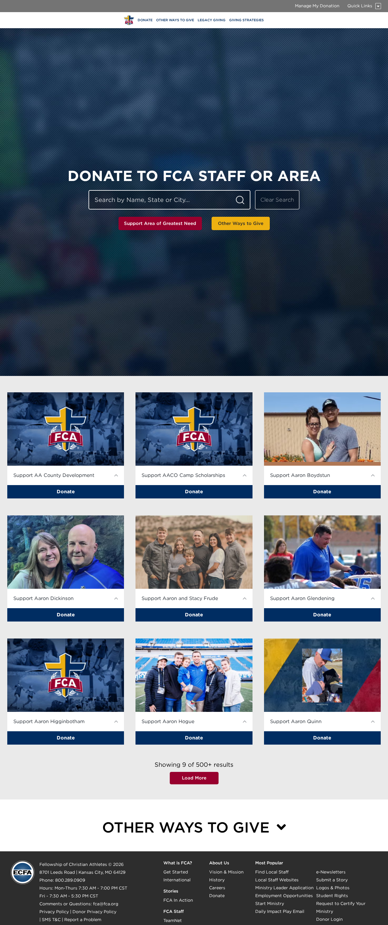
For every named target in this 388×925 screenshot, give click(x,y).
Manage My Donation (317, 5)
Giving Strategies (246, 20)
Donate (145, 20)
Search (240, 200)
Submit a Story (332, 879)
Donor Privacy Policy (94, 911)
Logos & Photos (333, 887)
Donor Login (329, 919)
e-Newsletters (331, 872)
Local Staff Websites (277, 879)
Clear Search (277, 199)
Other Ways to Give (175, 20)
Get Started (175, 872)
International (177, 879)
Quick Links (359, 5)
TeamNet (172, 920)
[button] (65, 445)
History (217, 879)
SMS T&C (51, 919)
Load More (194, 778)
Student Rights (332, 895)
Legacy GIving (212, 20)
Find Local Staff (272, 872)
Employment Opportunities (284, 895)
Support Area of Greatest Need (160, 223)
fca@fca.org (105, 903)
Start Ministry (269, 903)
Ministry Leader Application (284, 887)
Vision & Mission (226, 872)
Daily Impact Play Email (279, 911)
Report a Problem (82, 919)
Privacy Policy (54, 911)
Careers (217, 887)
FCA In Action (178, 900)
